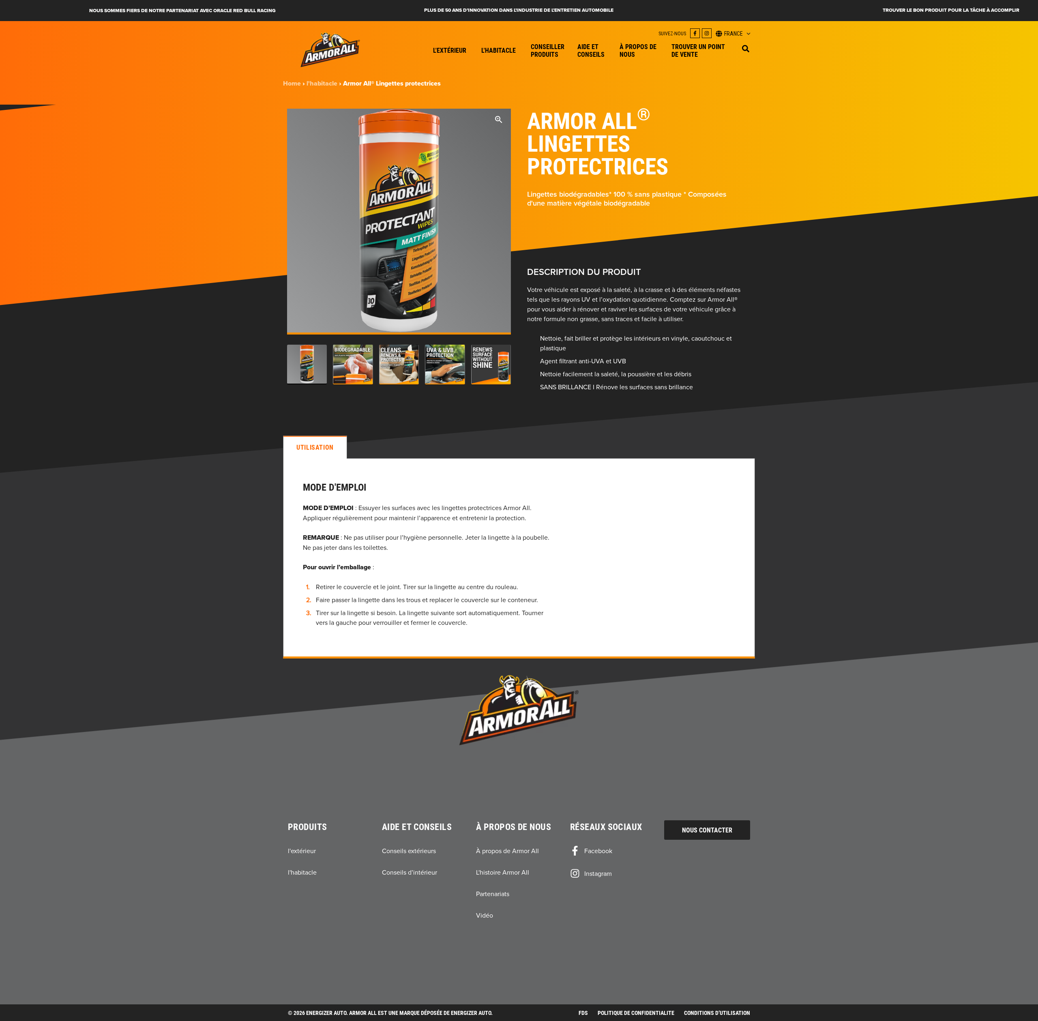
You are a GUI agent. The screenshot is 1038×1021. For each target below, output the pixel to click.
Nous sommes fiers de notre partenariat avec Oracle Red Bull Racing (182, 10)
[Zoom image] (499, 121)
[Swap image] (307, 364)
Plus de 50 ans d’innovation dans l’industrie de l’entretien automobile (518, 10)
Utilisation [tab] (315, 447)
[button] (746, 49)
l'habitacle (322, 83)
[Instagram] (707, 33)
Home (292, 83)
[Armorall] (330, 49)
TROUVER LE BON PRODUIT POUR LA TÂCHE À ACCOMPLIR (951, 10)
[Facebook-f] (695, 33)
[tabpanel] (519, 558)
